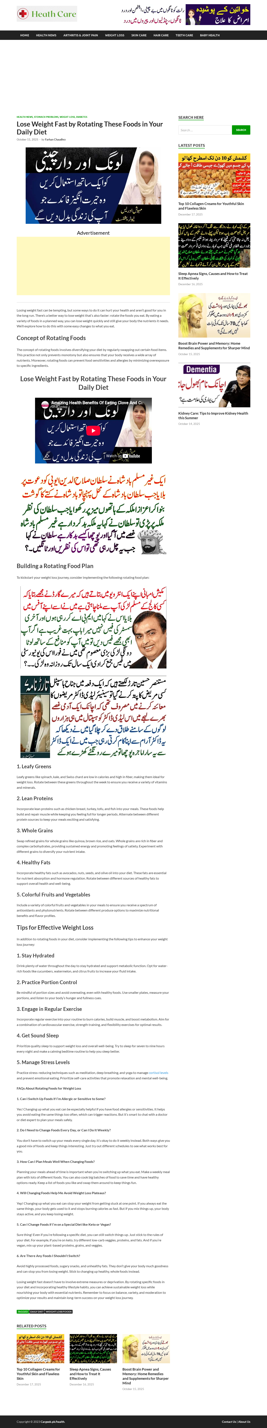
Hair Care (161, 35)
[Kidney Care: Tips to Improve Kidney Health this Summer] (214, 408)
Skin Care (138, 35)
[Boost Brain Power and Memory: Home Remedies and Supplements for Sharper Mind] (146, 1364)
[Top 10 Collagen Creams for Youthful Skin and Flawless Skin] (40, 1364)
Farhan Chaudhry (55, 139)
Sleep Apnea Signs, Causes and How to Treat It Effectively (90, 1374)
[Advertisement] (133, 77)
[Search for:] (214, 130)
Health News (46, 35)
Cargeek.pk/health (52, 1421)
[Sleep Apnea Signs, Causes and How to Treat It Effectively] (93, 1364)
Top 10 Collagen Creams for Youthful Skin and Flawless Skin (38, 1374)
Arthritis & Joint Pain (80, 35)
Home (24, 35)
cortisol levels (158, 1073)
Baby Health (210, 35)
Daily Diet (37, 1311)
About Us (244, 1421)
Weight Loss (114, 35)
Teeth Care (184, 35)
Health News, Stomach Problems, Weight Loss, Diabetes (52, 116)
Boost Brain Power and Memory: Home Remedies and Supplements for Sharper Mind (145, 1376)
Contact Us (229, 1421)
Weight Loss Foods (59, 1311)
